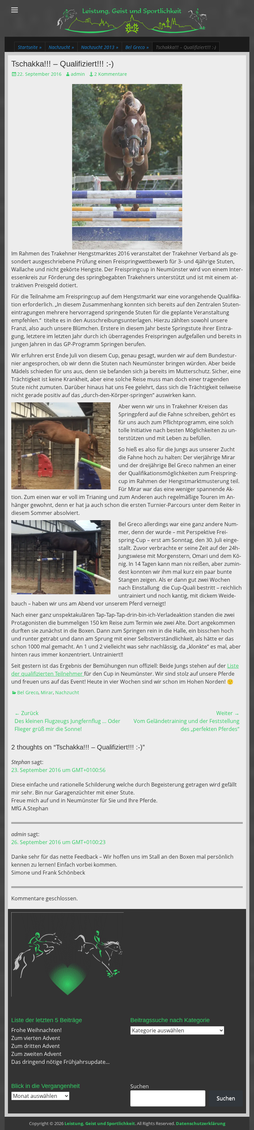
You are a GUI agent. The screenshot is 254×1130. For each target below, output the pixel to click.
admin (78, 74)
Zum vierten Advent (35, 1038)
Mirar (47, 692)
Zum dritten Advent (35, 1046)
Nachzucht (61, 47)
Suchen (139, 1086)
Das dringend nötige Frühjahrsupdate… (60, 1061)
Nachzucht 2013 (99, 47)
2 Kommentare (110, 74)
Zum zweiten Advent (36, 1054)
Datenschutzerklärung (200, 1123)
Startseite (30, 47)
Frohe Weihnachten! (36, 1030)
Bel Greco (137, 47)
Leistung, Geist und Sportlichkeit (99, 1123)
